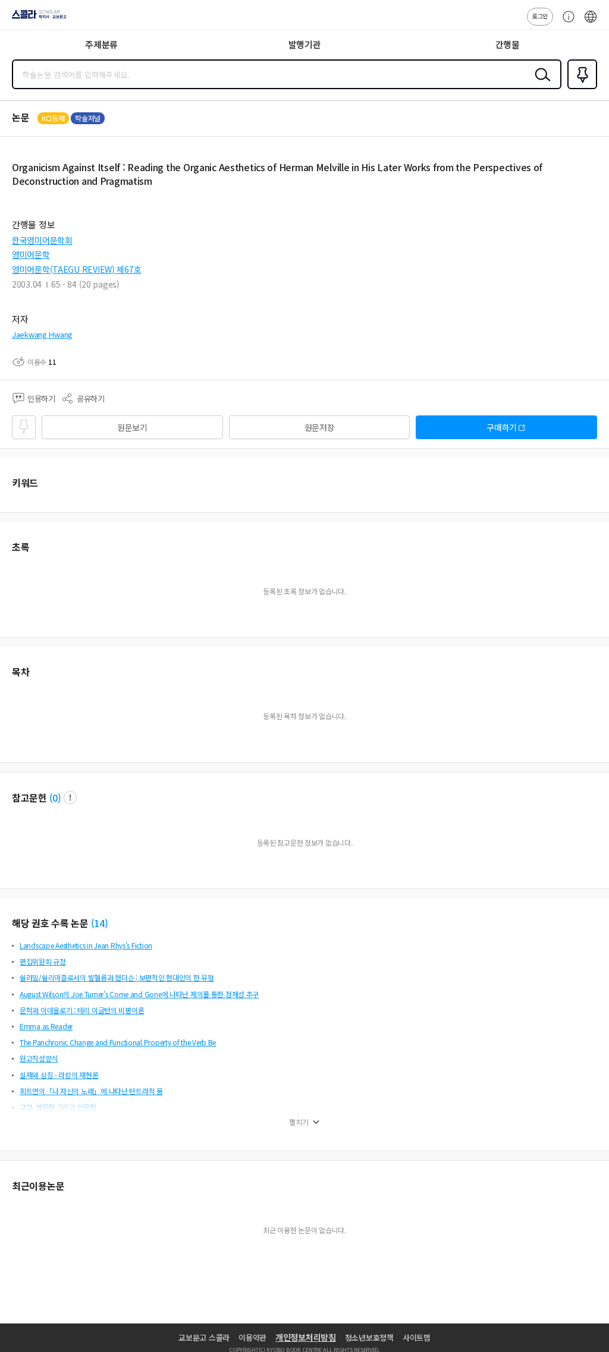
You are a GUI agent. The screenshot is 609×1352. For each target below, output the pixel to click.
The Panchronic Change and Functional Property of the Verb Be (118, 1042)
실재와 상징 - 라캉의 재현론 (59, 1075)
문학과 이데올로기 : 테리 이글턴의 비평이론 (82, 1010)
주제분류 (101, 44)
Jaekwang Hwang (42, 334)
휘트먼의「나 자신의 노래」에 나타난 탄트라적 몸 (91, 1091)
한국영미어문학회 (42, 240)
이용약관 (252, 1337)
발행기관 (304, 44)
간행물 (507, 44)
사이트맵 (417, 1337)
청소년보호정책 (369, 1337)
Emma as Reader (46, 1026)
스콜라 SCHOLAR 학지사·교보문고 (37, 18)
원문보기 (132, 427)
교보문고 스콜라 (204, 1337)
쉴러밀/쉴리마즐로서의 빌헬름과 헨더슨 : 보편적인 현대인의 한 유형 (117, 977)
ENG (590, 22)
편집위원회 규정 (43, 961)
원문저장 (319, 427)
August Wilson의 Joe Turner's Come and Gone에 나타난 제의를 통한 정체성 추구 (139, 994)
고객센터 (565, 22)
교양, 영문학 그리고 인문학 (58, 1107)
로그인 (540, 15)
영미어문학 (31, 254)
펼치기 (299, 1122)
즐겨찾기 (580, 88)
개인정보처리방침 (305, 1337)
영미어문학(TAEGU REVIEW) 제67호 (76, 269)
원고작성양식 (39, 1058)
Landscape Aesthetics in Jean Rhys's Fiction (86, 945)
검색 (540, 83)
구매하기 (501, 427)
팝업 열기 (70, 797)
